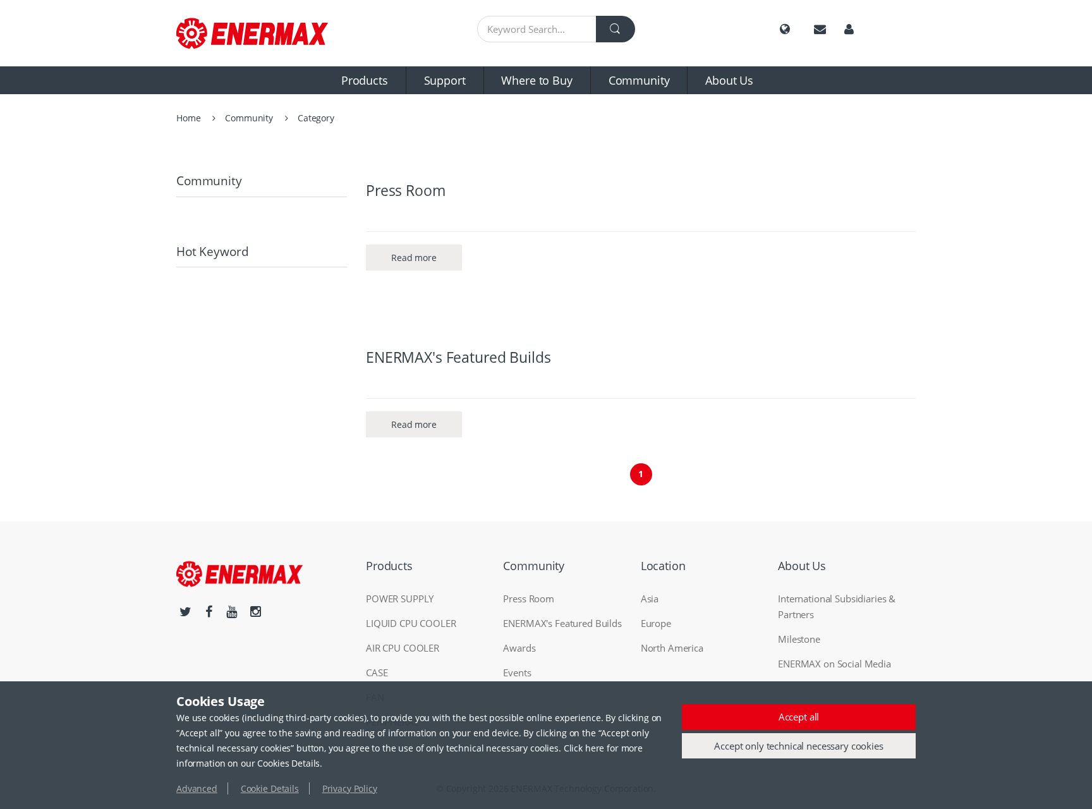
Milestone (799, 639)
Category (316, 118)
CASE (376, 672)
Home (188, 118)
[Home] (261, 33)
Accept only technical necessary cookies (798, 745)
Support (445, 80)
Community (639, 80)
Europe (656, 623)
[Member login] (849, 29)
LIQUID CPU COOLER (411, 623)
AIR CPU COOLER (402, 648)
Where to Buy (536, 80)
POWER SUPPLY (400, 598)
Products (364, 80)
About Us (729, 80)
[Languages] (785, 29)
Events (517, 672)
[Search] (615, 29)
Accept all (799, 716)
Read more (414, 258)
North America (672, 648)
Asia (649, 598)
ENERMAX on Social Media (834, 663)
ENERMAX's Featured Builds (458, 357)
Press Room (406, 190)
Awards (519, 648)
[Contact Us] (820, 29)
